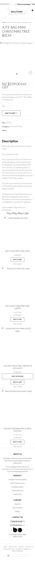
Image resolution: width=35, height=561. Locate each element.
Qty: (3, 106)
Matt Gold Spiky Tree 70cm (17, 251)
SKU (3, 123)
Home (3, 22)
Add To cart (17, 259)
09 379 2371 (19, 521)
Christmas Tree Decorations (17, 479)
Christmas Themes (18, 487)
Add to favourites (28, 219)
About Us (18, 504)
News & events (17, 508)
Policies (17, 511)
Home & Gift (17, 494)
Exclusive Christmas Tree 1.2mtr (17, 307)
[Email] (13, 130)
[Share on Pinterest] (16, 130)
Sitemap (21, 547)
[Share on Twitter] (10, 130)
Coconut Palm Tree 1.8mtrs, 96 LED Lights (17, 367)
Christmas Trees (26, 22)
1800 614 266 (17, 536)
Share (4, 130)
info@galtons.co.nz (19, 525)
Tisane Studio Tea (17, 490)
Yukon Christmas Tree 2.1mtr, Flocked (18, 429)
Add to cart (10, 113)
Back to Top (13, 547)
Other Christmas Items (13, 22)
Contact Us (29, 547)
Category (5, 127)
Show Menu (3, 11)
